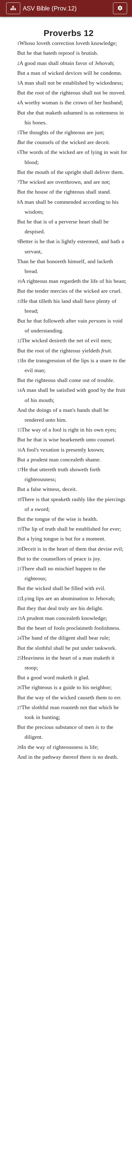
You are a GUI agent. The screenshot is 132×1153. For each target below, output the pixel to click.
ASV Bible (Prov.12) (50, 8)
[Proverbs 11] (7, 576)
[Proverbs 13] (125, 576)
